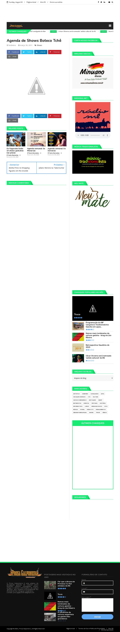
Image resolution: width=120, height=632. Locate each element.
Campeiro (85, 394)
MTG (106, 406)
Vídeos (105, 412)
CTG (89, 397)
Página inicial (31, 2)
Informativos (77, 406)
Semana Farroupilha (80, 412)
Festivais (95, 403)
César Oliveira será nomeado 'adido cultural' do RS (68, 31)
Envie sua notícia (56, 2)
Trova (98, 412)
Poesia (82, 409)
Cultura (44, 31)
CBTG (102, 394)
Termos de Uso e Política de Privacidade (91, 628)
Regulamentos (100, 409)
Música (75, 409)
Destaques (92, 400)
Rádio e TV (90, 409)
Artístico (76, 394)
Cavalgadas (94, 394)
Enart (100, 400)
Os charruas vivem (107, 629)
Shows (39, 45)
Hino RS (43, 2)
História (103, 403)
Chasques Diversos (79, 397)
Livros (87, 406)
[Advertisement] (60, 13)
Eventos (86, 403)
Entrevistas (77, 403)
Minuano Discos (97, 406)
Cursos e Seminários (79, 400)
